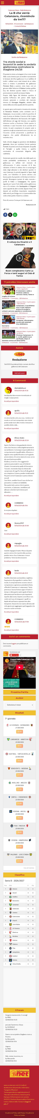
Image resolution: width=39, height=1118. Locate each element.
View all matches (29, 868)
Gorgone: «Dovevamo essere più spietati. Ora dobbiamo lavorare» (17, 323)
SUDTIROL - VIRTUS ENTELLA (19, 754)
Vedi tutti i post (20, 373)
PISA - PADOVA (19, 826)
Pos (5, 885)
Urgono (8, 1046)
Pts (33, 885)
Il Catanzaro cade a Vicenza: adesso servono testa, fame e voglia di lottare (18, 293)
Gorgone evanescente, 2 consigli (16, 1015)
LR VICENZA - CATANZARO (19, 725)
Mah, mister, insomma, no (14, 1056)
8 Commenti (18, 24)
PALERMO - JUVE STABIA (19, 855)
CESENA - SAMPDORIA (19, 840)
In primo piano (31, 287)
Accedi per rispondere (11, 401)
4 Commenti (14, 342)
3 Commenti (14, 313)
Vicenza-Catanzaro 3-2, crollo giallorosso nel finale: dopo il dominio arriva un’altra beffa (17, 337)
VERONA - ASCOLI (19, 811)
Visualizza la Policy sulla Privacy (15, 1113)
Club (10, 885)
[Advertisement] (19, 987)
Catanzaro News (13, 10)
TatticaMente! (21, 303)
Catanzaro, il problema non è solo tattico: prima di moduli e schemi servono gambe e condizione (18, 308)
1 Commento (14, 298)
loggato (13, 644)
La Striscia (20, 333)
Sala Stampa (20, 318)
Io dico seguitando (22, 289)
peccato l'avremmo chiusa (14, 1025)
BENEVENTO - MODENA (19, 768)
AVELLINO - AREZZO (19, 783)
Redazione (30, 24)
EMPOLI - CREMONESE (19, 797)
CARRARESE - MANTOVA (19, 739)
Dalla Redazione (25, 10)
